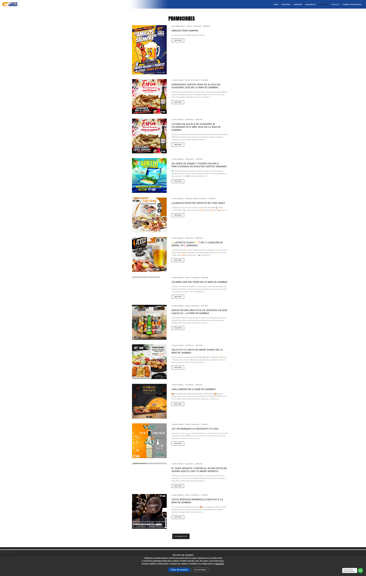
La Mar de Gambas (177, 80)
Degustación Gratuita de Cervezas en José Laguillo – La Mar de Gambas (199, 312)
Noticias (187, 80)
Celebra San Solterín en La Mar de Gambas (199, 281)
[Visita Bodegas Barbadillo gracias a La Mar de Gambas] (149, 511)
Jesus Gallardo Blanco (178, 26)
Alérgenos (298, 4)
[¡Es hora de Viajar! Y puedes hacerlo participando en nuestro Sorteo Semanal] (149, 175)
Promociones (197, 26)
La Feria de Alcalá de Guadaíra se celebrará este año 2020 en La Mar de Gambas (196, 126)
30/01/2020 (204, 306)
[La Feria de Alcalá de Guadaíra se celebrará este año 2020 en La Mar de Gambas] (149, 136)
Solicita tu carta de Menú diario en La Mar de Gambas (197, 351)
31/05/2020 (198, 119)
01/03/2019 (204, 495)
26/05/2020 (212, 198)
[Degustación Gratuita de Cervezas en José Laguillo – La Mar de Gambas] (149, 322)
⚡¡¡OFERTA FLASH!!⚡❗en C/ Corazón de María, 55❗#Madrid (197, 244)
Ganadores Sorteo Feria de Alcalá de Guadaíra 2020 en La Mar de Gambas (196, 86)
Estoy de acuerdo (179, 569)
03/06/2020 (204, 80)
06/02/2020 (204, 277)
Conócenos (286, 4)
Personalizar (200, 569)
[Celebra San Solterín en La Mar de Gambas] (146, 277)
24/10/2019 (198, 385)
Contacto (335, 4)
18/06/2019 (204, 424)
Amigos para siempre (185, 30)
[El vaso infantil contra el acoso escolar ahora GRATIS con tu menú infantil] (149, 463)
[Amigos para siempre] (149, 49)
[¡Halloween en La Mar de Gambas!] (149, 401)
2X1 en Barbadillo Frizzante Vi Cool (195, 428)
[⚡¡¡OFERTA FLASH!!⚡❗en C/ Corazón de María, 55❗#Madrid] (149, 254)
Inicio (276, 4)
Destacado (188, 198)
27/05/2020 (198, 159)
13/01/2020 (198, 345)
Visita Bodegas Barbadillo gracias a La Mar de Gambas (197, 501)
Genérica (189, 26)
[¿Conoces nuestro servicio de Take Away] (149, 215)
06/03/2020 (198, 238)
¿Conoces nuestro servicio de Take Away (198, 202)
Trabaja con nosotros (352, 4)
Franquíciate (310, 4)
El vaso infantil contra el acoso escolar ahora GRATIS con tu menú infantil (199, 470)
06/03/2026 (206, 26)
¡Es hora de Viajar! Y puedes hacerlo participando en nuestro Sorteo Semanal (199, 165)
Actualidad (323, 4)
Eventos (187, 277)
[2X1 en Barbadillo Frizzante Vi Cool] (149, 440)
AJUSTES (220, 564)
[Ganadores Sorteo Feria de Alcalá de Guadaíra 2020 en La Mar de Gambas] (149, 96)
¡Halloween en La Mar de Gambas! (194, 389)
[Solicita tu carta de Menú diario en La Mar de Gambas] (149, 361)
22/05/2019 (198, 464)
